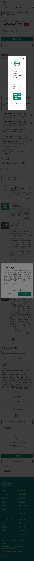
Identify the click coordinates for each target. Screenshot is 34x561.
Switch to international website (17, 96)
